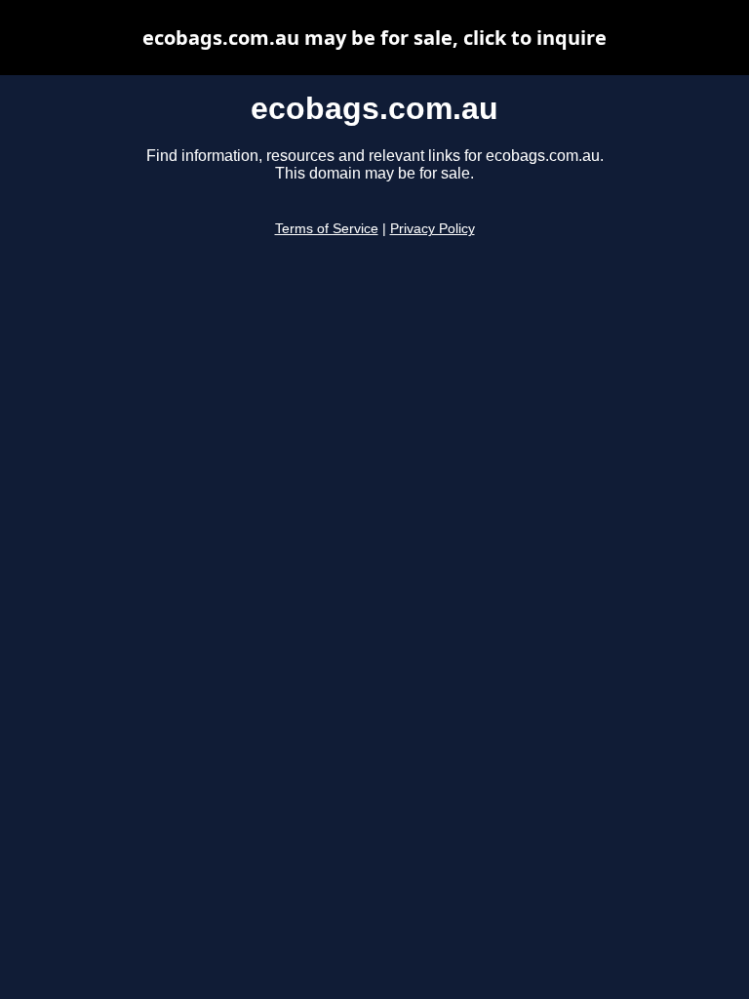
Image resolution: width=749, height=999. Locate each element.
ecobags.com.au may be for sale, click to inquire (374, 37)
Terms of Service (326, 228)
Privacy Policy (432, 228)
